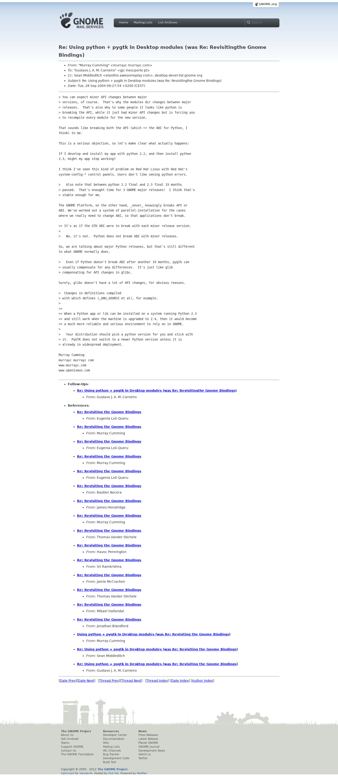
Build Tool (109, 762)
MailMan (142, 773)
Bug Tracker (111, 754)
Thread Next (131, 680)
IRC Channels (112, 750)
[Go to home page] (88, 29)
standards (86, 773)
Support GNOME (72, 746)
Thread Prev (109, 680)
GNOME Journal (148, 746)
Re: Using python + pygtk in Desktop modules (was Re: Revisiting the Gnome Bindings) (157, 649)
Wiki (106, 742)
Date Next (86, 680)
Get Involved (69, 739)
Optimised (67, 773)
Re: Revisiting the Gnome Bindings (109, 412)
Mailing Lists (143, 22)
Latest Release (148, 739)
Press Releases (148, 735)
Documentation (113, 739)
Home (123, 22)
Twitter (143, 758)
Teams (65, 742)
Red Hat (113, 773)
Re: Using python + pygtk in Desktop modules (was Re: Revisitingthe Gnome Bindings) (157, 390)
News (142, 731)
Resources (111, 731)
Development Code (116, 758)
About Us (67, 735)
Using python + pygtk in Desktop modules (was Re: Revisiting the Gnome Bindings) (153, 634)
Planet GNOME (148, 742)
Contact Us (68, 750)
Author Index (202, 680)
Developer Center (115, 735)
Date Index (180, 680)
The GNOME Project (76, 731)
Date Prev (68, 680)
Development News (151, 750)
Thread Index (157, 680)
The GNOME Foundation (77, 754)
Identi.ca (144, 754)
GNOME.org (268, 4)
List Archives (167, 22)
